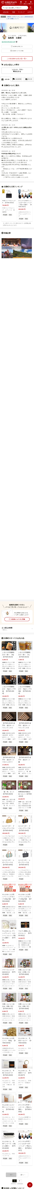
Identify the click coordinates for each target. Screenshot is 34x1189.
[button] (30, 7)
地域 (13, 12)
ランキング (21, 12)
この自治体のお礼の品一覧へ (17, 58)
